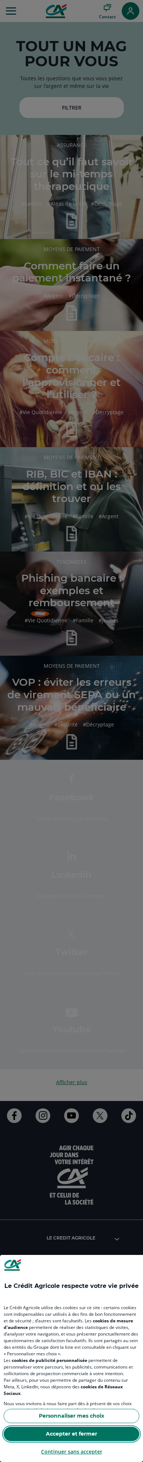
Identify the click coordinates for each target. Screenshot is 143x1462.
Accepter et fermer (71, 1433)
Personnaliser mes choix (71, 1416)
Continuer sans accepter (71, 1451)
